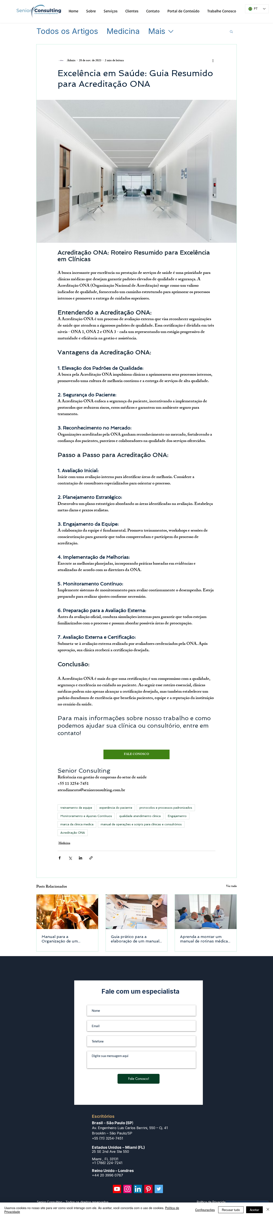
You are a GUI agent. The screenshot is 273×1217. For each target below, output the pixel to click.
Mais (156, 31)
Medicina (123, 31)
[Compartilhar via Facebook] (60, 858)
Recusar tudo (231, 1210)
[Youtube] (117, 1189)
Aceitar (254, 1210)
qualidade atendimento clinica (140, 816)
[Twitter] (159, 1189)
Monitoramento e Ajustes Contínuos (86, 816)
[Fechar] (267, 1210)
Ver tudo (231, 886)
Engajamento (177, 816)
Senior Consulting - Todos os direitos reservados (73, 1202)
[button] (231, 31)
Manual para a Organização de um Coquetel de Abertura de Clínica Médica (64, 938)
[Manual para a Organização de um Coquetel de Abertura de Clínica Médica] (67, 911)
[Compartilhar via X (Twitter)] (70, 858)
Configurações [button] (205, 1210)
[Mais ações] (212, 60)
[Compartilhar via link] (91, 858)
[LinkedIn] (138, 1189)
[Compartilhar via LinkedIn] (80, 858)
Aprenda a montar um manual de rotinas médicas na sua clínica (205, 938)
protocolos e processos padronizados (165, 807)
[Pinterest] (148, 1189)
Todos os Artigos (67, 31)
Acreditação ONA (72, 832)
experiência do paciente (115, 807)
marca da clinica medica (76, 824)
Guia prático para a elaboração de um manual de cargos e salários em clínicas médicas (135, 938)
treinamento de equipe (76, 807)
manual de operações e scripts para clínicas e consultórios (141, 824)
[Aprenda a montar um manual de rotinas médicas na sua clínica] (206, 911)
